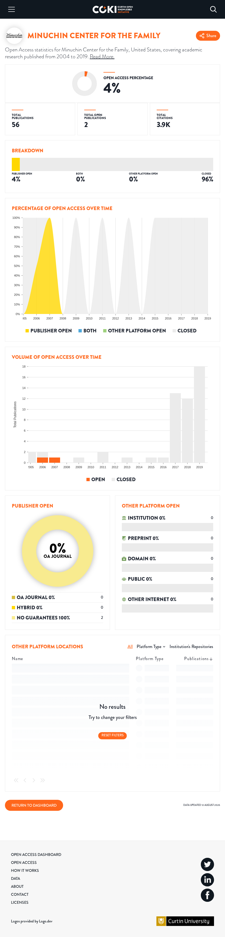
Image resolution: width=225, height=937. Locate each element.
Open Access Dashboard (36, 854)
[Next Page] (33, 780)
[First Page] (16, 780)
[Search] (213, 9)
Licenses (20, 902)
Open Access (24, 862)
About (17, 886)
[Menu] (11, 9)
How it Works (25, 870)
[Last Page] (42, 780)
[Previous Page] (25, 780)
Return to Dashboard (34, 805)
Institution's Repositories (191, 646)
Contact (20, 894)
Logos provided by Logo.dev (31, 921)
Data (15, 878)
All (130, 646)
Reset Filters (112, 735)
